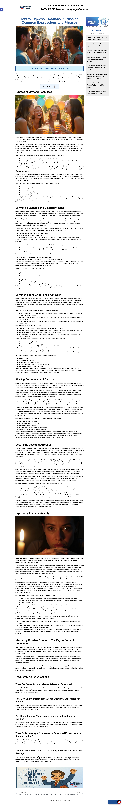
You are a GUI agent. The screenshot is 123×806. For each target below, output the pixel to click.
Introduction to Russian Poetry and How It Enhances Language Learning (97, 59)
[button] (1, 9)
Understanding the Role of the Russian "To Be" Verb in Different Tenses (96, 85)
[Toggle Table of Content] (55, 86)
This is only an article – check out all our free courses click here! (49, 68)
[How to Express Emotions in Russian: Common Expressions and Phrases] (25, 8)
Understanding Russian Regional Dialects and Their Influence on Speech (96, 68)
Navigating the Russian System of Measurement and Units (97, 38)
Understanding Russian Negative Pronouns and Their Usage (96, 92)
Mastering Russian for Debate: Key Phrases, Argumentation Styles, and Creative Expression (97, 76)
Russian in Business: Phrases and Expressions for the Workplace (97, 45)
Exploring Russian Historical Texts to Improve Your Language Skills (97, 51)
